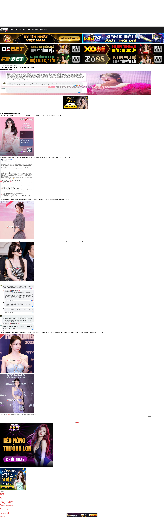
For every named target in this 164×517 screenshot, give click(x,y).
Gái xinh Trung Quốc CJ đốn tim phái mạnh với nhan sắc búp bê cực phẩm (6, 494)
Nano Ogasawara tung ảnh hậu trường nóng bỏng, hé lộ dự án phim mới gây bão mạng (7, 498)
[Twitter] (74, 418)
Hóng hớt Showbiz (5, 69)
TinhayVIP (8, 414)
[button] (49, 29)
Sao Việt (78, 422)
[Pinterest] (77, 418)
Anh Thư (149, 416)
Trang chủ (1, 65)
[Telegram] (80, 418)
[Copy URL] (83, 418)
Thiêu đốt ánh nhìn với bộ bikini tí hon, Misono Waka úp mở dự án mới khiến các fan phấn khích (7, 505)
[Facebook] (71, 418)
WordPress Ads (2, 516)
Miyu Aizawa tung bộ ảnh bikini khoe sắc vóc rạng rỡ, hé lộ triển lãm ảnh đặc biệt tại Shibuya (7, 513)
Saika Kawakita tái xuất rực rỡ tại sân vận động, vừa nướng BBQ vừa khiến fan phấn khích (7, 509)
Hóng (3, 65)
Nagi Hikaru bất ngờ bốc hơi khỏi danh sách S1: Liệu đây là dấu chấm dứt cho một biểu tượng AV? (7, 502)
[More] (86, 418)
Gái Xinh (10, 69)
